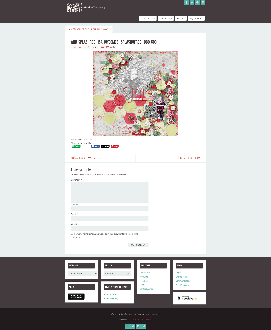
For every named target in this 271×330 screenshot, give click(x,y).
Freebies (144, 280)
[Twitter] (192, 2)
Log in (178, 272)
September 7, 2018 (81, 47)
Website (75, 224)
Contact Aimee (146, 289)
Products (144, 276)
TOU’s (142, 285)
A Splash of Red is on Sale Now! (89, 29)
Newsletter (145, 272)
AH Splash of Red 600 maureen (85, 158)
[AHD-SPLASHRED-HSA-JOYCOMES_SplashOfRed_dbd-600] (135, 93)
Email (74, 214)
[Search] (127, 274)
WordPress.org (182, 285)
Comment (76, 179)
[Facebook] (186, 2)
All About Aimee (111, 294)
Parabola (134, 320)
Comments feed (183, 280)
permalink (88, 139)
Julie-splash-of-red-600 (189, 158)
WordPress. (146, 320)
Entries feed (181, 276)
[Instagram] (197, 2)
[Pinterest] (203, 2)
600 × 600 (105, 47)
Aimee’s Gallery (111, 298)
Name (74, 204)
